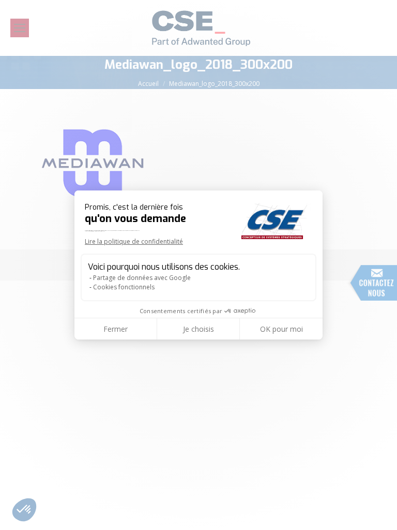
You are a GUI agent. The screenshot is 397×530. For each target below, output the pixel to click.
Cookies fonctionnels (124, 287)
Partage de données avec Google (142, 277)
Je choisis (198, 329)
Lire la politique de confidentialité (134, 241)
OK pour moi (281, 329)
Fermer (115, 329)
